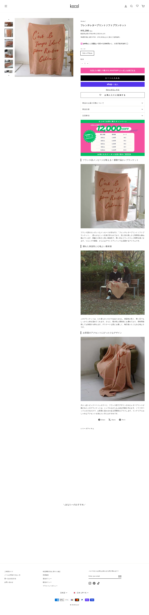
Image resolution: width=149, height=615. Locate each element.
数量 (82, 59)
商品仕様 (86, 109)
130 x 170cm (87, 53)
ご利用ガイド (8, 571)
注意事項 (86, 116)
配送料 (83, 33)
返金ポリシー (47, 578)
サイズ (83, 49)
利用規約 (46, 575)
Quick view (21, 542)
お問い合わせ (8, 582)
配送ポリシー (47, 582)
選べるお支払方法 (10, 578)
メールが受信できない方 (12, 575)
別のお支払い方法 (112, 90)
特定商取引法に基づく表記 (51, 571)
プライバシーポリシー (50, 586)
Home (83, 21)
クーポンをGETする (127, 70)
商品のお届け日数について (93, 103)
